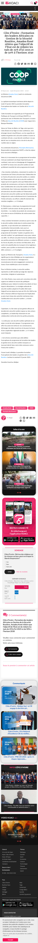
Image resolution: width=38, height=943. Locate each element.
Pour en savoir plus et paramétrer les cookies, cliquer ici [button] (17, 934)
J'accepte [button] (10, 940)
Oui (7, 562)
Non (7, 564)
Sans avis (9, 567)
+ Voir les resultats (21, 572)
